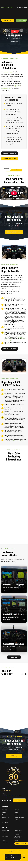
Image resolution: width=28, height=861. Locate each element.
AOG (15, 31)
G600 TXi (15, 441)
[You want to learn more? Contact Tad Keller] (23, 857)
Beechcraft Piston (19, 817)
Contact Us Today (14, 232)
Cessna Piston (5, 817)
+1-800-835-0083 (6, 790)
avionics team (8, 72)
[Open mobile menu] (26, 31)
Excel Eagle (4, 809)
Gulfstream (17, 820)
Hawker (4, 812)
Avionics (4, 833)
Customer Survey (20, 854)
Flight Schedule (19, 800)
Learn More (14, 538)
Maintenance (5, 830)
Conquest (4, 814)
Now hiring (7, 20)
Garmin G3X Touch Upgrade (13, 614)
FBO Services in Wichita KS (18, 837)
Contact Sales (21, 20)
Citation (16, 809)
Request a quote (9, 153)
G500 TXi (21, 441)
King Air (16, 812)
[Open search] (22, 31)
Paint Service (5, 836)
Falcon (3, 820)
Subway (16, 840)
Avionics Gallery (9, 158)
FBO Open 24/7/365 (7, 7)
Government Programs (17, 833)
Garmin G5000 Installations (13, 644)
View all (14, 657)
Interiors (4, 840)
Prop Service (5, 843)
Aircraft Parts (17, 830)
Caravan (16, 814)
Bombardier (5, 822)
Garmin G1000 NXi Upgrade (13, 585)
